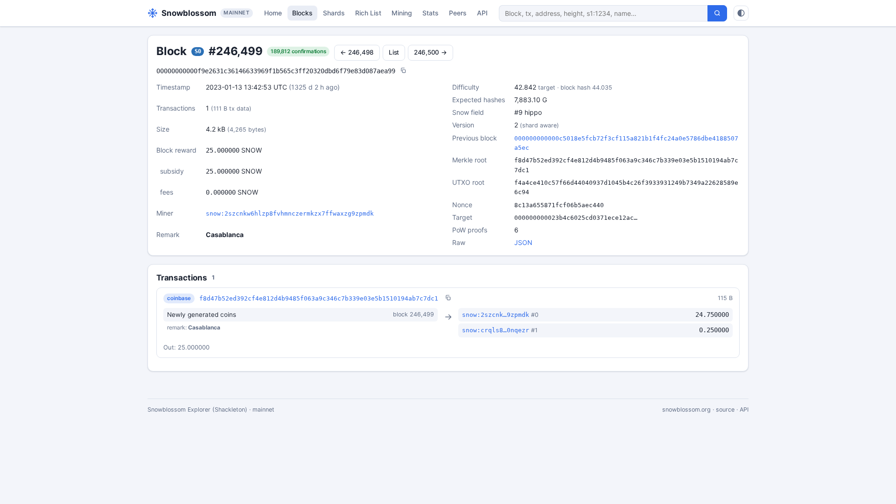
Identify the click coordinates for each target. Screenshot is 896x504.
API (482, 13)
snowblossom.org (686, 409)
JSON (523, 242)
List (394, 52)
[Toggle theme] (741, 13)
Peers (458, 13)
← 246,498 (357, 52)
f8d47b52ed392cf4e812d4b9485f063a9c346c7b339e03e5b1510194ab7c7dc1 (318, 298)
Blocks (302, 13)
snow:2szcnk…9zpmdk (495, 314)
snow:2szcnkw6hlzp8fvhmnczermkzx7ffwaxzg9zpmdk (290, 213)
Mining (402, 13)
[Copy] (403, 71)
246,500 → (430, 52)
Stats (430, 13)
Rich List (368, 13)
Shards (334, 13)
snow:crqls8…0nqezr (495, 330)
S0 (198, 51)
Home (273, 13)
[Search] (717, 13)
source (725, 409)
